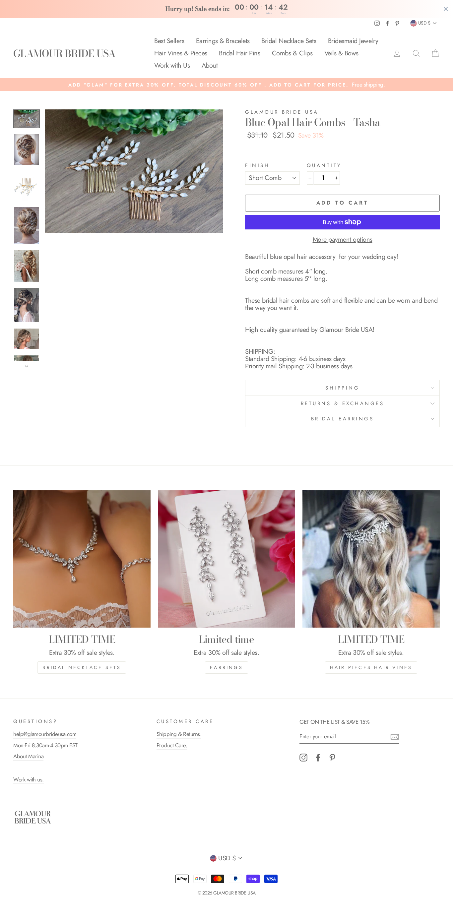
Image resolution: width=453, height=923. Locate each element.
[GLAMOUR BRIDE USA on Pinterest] (332, 758)
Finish (257, 165)
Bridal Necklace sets (81, 667)
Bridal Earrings (342, 418)
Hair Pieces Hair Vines (371, 667)
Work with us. (28, 779)
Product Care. (172, 745)
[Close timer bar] (446, 9)
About (210, 65)
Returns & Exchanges (342, 403)
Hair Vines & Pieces (180, 53)
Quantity (324, 165)
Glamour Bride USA (282, 112)
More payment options (342, 239)
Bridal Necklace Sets (288, 41)
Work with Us (172, 65)
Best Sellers (169, 41)
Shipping (342, 388)
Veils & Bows (341, 53)
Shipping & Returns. (179, 734)
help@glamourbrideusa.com (44, 734)
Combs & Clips (292, 53)
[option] (226, 85)
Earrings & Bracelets (223, 41)
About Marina (28, 756)
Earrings (226, 667)
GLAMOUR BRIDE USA (64, 53)
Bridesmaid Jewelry (353, 41)
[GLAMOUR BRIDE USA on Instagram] (303, 758)
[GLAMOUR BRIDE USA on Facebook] (318, 758)
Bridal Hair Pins (239, 53)
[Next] (26, 364)
